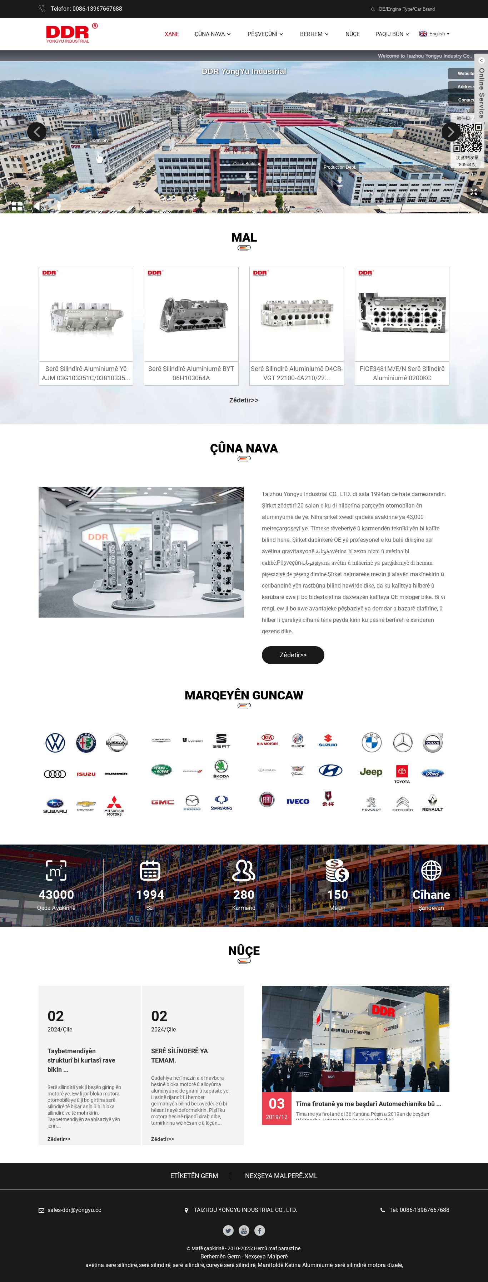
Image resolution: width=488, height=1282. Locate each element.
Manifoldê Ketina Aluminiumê (295, 1265)
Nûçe (352, 34)
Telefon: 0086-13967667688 (86, 8)
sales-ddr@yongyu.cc (74, 1210)
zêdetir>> (244, 400)
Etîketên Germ (194, 1176)
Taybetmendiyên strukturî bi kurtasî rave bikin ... (81, 1060)
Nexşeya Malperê (266, 1256)
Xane (172, 34)
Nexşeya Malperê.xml (281, 1176)
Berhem (311, 34)
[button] (36, 132)
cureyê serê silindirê (230, 1265)
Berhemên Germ (220, 1256)
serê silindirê (154, 1265)
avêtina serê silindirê (111, 1265)
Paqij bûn (389, 34)
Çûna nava (210, 34)
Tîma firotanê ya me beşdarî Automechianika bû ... (369, 1104)
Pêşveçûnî (262, 34)
